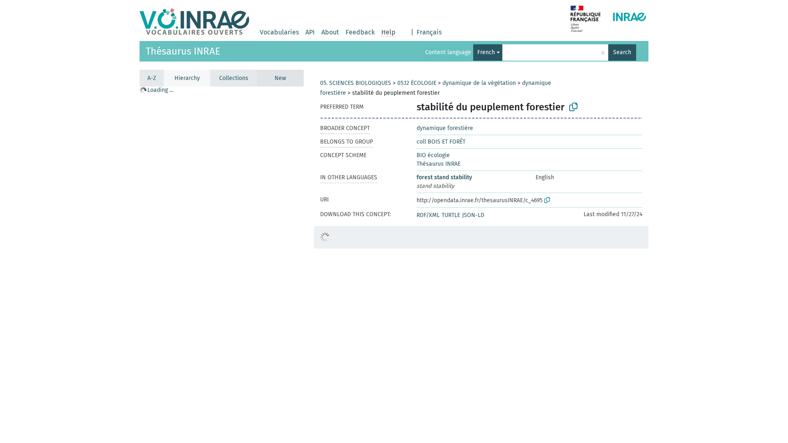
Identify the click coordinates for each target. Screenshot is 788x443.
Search (622, 52)
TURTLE (451, 215)
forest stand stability (444, 177)
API (310, 32)
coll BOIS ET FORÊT (441, 141)
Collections (233, 78)
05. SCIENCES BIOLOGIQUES (355, 83)
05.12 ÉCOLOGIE (416, 83)
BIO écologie (433, 155)
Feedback (360, 32)
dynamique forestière (445, 128)
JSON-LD (473, 215)
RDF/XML (428, 215)
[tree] (222, 264)
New (280, 78)
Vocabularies (279, 32)
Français (429, 32)
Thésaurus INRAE (183, 51)
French (486, 52)
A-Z (151, 78)
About (330, 32)
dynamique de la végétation (479, 83)
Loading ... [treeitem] (160, 90)
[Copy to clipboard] (573, 107)
